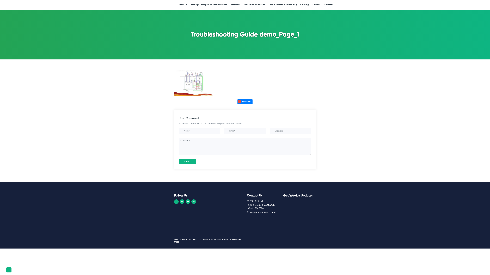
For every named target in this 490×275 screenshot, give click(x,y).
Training (194, 5)
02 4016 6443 (256, 201)
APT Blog (304, 5)
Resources (235, 5)
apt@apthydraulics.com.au (262, 212)
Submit (187, 161)
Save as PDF (246, 101)
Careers (316, 5)
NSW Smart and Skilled (254, 5)
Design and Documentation (214, 5)
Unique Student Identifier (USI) (283, 5)
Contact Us (328, 5)
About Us (182, 5)
